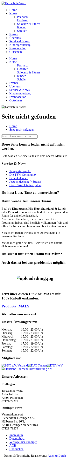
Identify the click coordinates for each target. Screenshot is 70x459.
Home (13, 9)
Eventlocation (17, 48)
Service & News (19, 41)
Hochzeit (22, 20)
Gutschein (15, 51)
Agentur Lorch (57, 455)
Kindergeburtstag (20, 44)
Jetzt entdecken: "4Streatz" (25, 181)
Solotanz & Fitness (28, 23)
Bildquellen (16, 449)
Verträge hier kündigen (23, 442)
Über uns (15, 37)
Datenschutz (16, 438)
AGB (12, 445)
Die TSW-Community (23, 174)
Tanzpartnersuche (20, 171)
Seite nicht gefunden (21, 129)
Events (13, 34)
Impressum (16, 435)
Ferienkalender (18, 178)
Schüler (21, 30)
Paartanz (22, 16)
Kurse (13, 13)
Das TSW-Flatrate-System (25, 185)
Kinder (21, 27)
